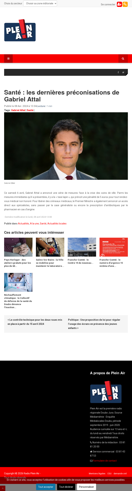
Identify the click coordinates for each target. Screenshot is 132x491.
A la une (34, 223)
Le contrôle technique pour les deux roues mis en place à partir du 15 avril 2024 (35, 321)
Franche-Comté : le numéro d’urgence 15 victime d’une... (111, 263)
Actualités (23, 223)
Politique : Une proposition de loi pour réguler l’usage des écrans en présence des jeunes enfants (94, 323)
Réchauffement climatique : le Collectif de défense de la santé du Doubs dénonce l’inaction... (18, 301)
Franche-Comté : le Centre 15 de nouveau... (80, 261)
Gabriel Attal (18, 110)
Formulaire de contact (105, 460)
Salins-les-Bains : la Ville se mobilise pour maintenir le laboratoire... (50, 263)
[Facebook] (118, 72)
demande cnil (120, 473)
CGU (109, 473)
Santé (30, 110)
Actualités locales (57, 223)
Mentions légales (97, 473)
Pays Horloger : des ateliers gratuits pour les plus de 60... (17, 263)
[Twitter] (123, 72)
